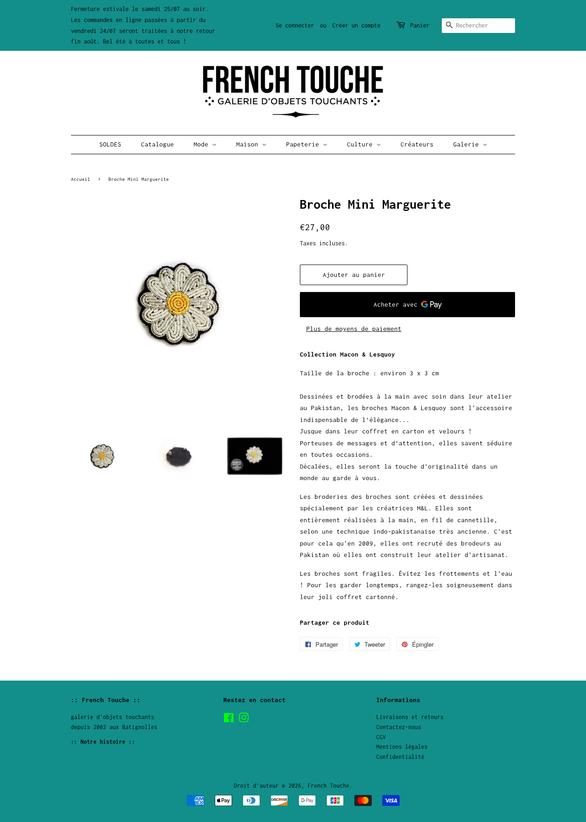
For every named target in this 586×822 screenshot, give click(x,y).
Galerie (468, 144)
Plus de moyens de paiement (354, 328)
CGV (381, 737)
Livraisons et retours (410, 717)
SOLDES (110, 144)
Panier (419, 25)
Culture (361, 144)
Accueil (80, 179)
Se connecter (295, 25)
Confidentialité (400, 757)
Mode (203, 144)
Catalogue (157, 144)
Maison (249, 144)
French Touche (328, 786)
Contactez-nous (398, 727)
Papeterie (304, 144)
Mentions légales (402, 747)
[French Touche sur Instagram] (244, 720)
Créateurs (417, 144)
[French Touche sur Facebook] (228, 720)
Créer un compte (356, 25)
